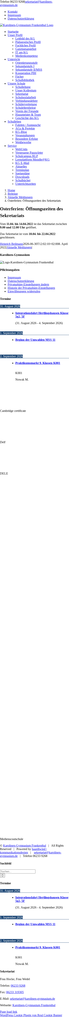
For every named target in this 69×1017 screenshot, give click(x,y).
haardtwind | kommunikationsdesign (23, 850)
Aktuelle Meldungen (19, 247)
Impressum (14, 277)
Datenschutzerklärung (21, 281)
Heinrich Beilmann (11, 244)
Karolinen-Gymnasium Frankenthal (24, 845)
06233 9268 (18, 985)
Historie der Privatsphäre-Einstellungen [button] (31, 288)
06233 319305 (15, 992)
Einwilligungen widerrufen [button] (24, 291)
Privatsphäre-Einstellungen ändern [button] (28, 284)
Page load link (8, 1011)
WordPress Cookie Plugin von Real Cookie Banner (31, 1015)
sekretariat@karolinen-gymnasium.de (32, 998)
